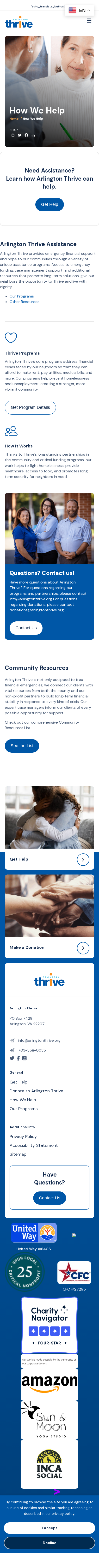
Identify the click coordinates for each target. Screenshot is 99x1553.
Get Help (19, 859)
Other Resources (24, 301)
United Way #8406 (34, 1248)
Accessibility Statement (34, 1145)
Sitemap (18, 1154)
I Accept (49, 1528)
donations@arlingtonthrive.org (37, 610)
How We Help (23, 1100)
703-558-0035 (32, 1050)
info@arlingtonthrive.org (31, 598)
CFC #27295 (74, 1289)
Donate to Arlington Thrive (36, 1091)
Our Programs (22, 296)
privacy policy (63, 1513)
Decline (49, 1543)
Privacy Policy (23, 1136)
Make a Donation (27, 947)
